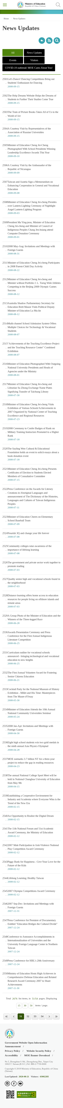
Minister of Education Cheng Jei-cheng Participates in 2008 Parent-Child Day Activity (31, 266)
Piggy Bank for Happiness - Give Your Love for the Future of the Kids (31, 865)
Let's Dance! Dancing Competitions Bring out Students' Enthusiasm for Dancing (28, 83)
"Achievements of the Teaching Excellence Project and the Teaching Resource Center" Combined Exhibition (30, 349)
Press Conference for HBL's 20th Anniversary (28, 962)
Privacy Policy (12, 1051)
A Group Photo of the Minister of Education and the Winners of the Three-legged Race (31, 619)
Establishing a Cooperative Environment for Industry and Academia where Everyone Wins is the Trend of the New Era (31, 801)
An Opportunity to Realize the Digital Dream (28, 818)
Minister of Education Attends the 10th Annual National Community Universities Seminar (28, 713)
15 (19, 1005)
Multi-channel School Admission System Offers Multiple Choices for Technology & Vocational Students (29, 329)
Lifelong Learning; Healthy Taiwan (23, 880)
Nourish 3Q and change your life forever (25, 535)
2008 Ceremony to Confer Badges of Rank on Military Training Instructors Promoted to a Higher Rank (30, 434)
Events (12, 60)
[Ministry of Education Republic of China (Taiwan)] (31, 5)
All (12, 52)
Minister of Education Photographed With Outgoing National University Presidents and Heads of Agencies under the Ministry (31, 369)
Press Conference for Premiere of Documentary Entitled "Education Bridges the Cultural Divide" (30, 924)
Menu (5, 5)
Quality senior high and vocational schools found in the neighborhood (31, 583)
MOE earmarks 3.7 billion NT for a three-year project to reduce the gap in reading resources (28, 763)
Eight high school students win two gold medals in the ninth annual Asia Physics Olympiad (30, 746)
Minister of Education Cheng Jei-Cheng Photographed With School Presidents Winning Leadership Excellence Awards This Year (28, 151)
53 (35, 1016)
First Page (6, 1016)
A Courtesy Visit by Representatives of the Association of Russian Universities (26, 132)
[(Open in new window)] (7, 1084)
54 (42, 1016)
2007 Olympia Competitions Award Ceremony (28, 893)
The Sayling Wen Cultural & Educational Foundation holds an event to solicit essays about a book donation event (30, 454)
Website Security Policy (38, 1051)
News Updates (19, 18)
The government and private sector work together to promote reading (31, 566)
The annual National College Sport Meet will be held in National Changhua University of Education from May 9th (31, 781)
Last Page (56, 1016)
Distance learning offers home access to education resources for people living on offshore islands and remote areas (30, 601)
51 (21, 1016)
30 (25, 1005)
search (57, 40)
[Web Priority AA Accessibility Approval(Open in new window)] (26, 1094)
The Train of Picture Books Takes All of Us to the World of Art (30, 116)
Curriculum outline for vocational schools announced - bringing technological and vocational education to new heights (30, 658)
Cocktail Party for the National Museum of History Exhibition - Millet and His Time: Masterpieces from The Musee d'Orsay (30, 695)
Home (6, 18)
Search (58, 5)
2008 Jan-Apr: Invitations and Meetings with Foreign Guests (27, 730)
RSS (49, 40)
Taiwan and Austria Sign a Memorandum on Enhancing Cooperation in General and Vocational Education (30, 187)
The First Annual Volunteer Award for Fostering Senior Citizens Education (29, 676)
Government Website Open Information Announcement (26, 1044)
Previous (13, 1016)
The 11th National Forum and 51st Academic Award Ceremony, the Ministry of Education (27, 832)
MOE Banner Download (37, 1055)
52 (28, 1016)
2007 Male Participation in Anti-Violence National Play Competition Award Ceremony (30, 849)
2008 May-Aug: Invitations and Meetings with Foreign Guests (28, 250)
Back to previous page (42, 40)
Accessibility (11, 1055)
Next (49, 1016)
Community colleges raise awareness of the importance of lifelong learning (27, 550)
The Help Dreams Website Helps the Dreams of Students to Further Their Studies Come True (29, 99)
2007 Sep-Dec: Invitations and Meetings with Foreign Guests (28, 907)
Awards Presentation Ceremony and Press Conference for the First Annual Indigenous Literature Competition (27, 638)
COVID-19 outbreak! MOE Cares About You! (28, 67)
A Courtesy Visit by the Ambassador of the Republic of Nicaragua (26, 169)
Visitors (34, 60)
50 (31, 1005)
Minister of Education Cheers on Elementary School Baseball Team (27, 520)
